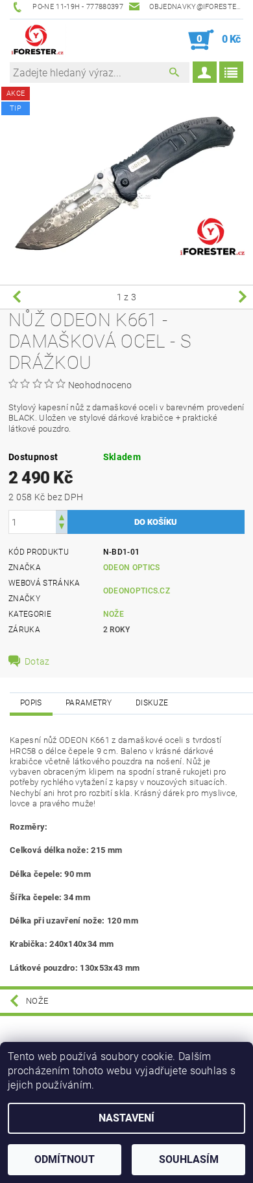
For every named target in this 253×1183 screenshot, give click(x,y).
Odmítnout (64, 1159)
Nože (113, 614)
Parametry (89, 702)
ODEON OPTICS (131, 567)
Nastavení (126, 1118)
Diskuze (152, 702)
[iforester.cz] (38, 40)
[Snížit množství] (61, 528)
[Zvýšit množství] (61, 516)
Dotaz (37, 661)
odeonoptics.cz (136, 590)
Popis (31, 702)
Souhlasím (189, 1159)
